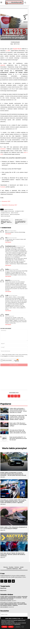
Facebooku (2, 187)
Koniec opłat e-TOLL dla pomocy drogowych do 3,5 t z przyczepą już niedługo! (18, 424)
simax (7, 314)
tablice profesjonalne (15, 214)
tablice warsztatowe (5, 216)
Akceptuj (4, 626)
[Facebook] (9, 396)
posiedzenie (3, 148)
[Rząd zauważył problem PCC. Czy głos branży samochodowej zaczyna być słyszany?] (4, 438)
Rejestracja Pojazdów (12, 28)
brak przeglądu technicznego (7, 211)
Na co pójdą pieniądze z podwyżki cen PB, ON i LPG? (20, 222)
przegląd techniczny (5, 212)
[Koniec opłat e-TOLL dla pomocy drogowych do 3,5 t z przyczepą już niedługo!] (4, 424)
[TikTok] (5, 581)
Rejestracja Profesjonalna (13, 30)
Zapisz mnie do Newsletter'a (12, 618)
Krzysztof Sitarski (17, 48)
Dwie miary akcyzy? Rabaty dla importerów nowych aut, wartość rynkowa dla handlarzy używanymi (18, 431)
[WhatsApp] (18, 396)
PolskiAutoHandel (15, 42)
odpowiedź (2, 65)
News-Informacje (4, 607)
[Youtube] (13, 581)
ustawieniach (17, 624)
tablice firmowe (14, 212)
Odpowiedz (8, 233)
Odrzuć (10, 626)
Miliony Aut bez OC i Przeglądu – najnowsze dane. (6, 222)
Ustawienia (18, 626)
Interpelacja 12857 (6, 201)
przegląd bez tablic (19, 211)
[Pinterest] (15, 396)
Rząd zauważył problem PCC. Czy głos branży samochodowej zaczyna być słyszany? (18, 438)
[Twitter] (12, 396)
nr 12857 (8, 50)
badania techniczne (8, 209)
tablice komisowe (5, 214)
